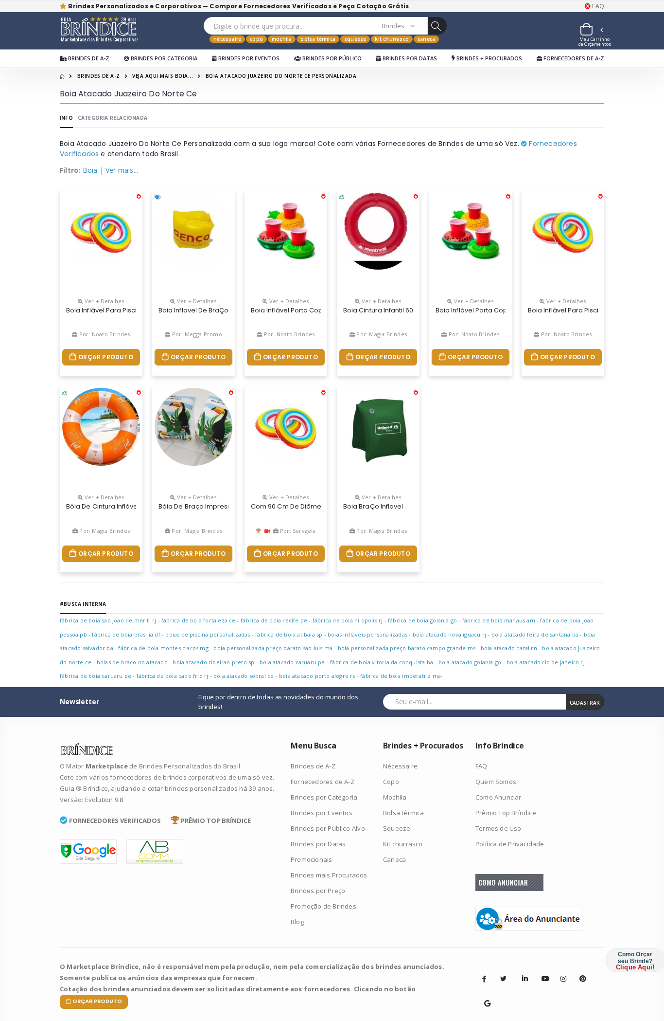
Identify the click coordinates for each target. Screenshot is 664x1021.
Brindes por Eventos (248, 58)
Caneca (426, 39)
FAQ (597, 6)
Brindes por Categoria (163, 58)
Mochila (282, 39)
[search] (437, 26)
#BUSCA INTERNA (83, 604)
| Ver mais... (119, 170)
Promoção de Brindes (323, 906)
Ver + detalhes (103, 301)
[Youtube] (541, 971)
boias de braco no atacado (133, 662)
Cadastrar (585, 702)
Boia (90, 170)
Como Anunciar (498, 797)
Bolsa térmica (317, 39)
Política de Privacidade (509, 843)
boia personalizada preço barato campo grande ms (406, 648)
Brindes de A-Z (88, 58)
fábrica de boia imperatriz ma (400, 675)
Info (66, 117)
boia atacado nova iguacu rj (449, 634)
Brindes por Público (331, 58)
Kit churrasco (392, 39)
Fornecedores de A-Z (573, 58)
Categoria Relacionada (112, 117)
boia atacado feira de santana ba (534, 634)
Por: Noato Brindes (104, 334)
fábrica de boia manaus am (498, 620)
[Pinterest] (579, 971)
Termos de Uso (498, 828)
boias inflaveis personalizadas (367, 634)
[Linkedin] (522, 971)
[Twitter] (503, 978)
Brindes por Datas (409, 58)
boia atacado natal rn (509, 648)
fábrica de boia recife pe (274, 620)
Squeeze (355, 39)
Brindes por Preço (318, 890)
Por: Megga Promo (196, 334)
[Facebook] (484, 978)
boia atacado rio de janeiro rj (546, 662)
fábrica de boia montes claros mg (163, 648)
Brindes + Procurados (488, 58)
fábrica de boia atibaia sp (288, 634)
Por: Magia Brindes (381, 334)
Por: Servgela (297, 530)
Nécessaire (227, 39)
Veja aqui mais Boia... (162, 76)
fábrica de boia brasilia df (126, 634)
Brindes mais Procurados (329, 875)
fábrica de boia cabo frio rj (173, 675)
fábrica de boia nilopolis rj (348, 620)
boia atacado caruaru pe (292, 662)
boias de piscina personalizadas (207, 634)
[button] (591, 30)
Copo (256, 39)
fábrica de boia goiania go (422, 620)
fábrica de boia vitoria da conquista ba (381, 662)
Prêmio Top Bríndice (505, 812)
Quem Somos (495, 781)
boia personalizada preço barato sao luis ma (272, 648)
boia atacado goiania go (470, 662)
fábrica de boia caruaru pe (95, 675)
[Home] (62, 76)
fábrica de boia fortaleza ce (198, 620)
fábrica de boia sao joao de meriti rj (108, 620)
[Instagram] (560, 971)
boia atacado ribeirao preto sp (213, 662)
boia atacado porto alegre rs (317, 675)
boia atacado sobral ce (243, 675)
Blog (297, 921)
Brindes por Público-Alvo (328, 828)
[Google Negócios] (484, 996)
